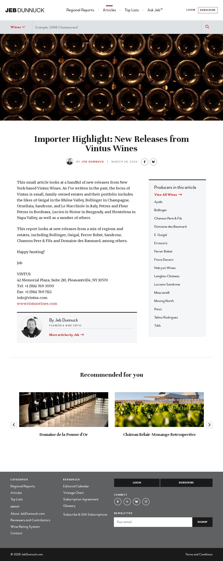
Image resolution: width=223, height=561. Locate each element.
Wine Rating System (25, 526)
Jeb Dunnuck (92, 161)
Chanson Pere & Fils (168, 218)
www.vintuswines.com (37, 303)
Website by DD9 (55, 554)
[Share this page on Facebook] (144, 162)
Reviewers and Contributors (30, 520)
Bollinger (160, 210)
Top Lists (132, 10)
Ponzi (158, 309)
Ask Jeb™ (155, 10)
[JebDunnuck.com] (24, 10)
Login (190, 10)
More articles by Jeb (64, 335)
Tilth (157, 326)
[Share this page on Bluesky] (153, 162)
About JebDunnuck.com (27, 513)
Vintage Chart (73, 493)
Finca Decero (163, 259)
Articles (109, 10)
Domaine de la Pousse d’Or (63, 434)
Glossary (69, 506)
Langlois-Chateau (166, 276)
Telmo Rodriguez (166, 317)
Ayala (158, 202)
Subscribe (208, 10)
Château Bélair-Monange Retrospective (159, 434)
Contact (16, 533)
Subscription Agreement (81, 499)
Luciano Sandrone (167, 284)
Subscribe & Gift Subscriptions (85, 514)
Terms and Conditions (199, 554)
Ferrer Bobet (163, 251)
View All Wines (166, 195)
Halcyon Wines (165, 268)
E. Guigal (160, 235)
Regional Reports (80, 10)
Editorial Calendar (76, 486)
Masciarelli (162, 292)
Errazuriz (160, 243)
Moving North (164, 301)
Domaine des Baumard (170, 226)
